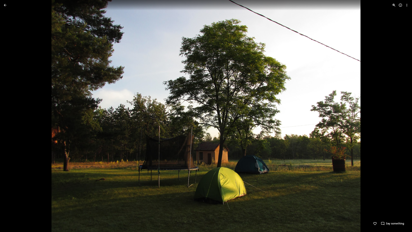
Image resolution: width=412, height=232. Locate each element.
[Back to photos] (5, 5)
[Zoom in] (394, 5)
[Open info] (400, 5)
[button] (9, 116)
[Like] (375, 224)
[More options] (407, 5)
